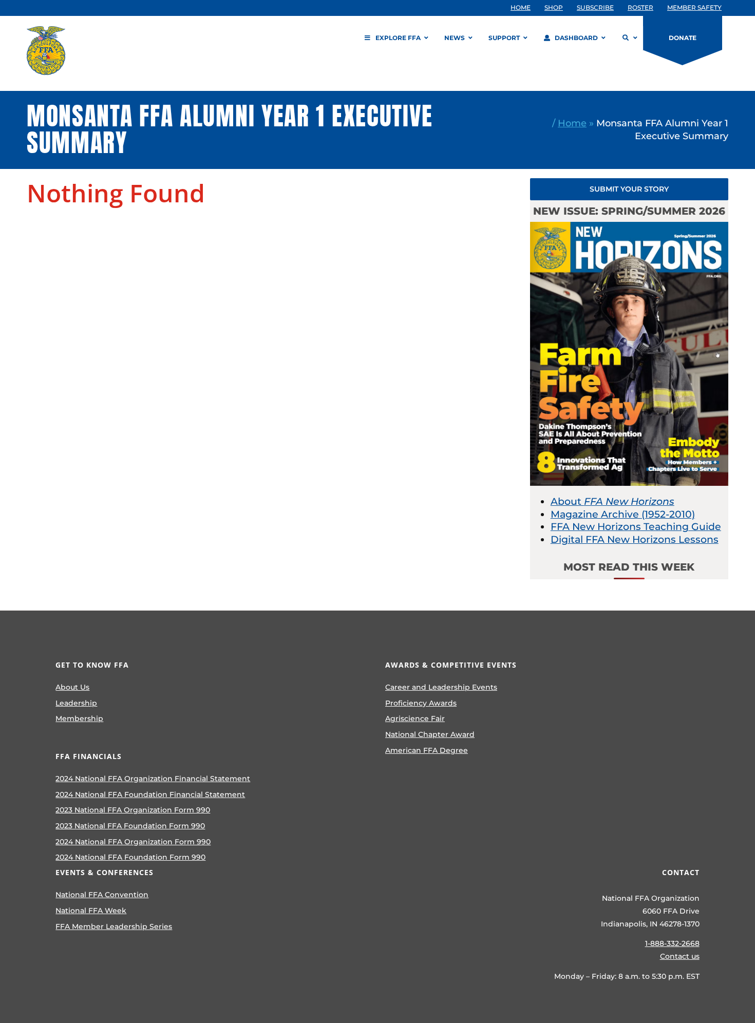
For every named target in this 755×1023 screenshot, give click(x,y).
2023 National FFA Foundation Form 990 (130, 825)
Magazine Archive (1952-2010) (623, 514)
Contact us (680, 956)
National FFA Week (90, 910)
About (612, 501)
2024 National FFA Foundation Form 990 (130, 857)
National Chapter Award (430, 734)
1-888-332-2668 (672, 943)
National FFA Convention (101, 894)
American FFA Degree (426, 750)
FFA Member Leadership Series (113, 926)
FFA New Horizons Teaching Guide (636, 527)
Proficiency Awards (421, 703)
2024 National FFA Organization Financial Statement (152, 778)
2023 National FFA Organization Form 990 (132, 809)
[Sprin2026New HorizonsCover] (629, 227)
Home (572, 123)
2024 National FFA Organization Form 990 (133, 841)
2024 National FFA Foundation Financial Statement (150, 794)
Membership (79, 718)
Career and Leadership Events (441, 687)
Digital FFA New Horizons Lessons (635, 539)
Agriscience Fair (415, 718)
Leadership (76, 703)
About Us (72, 687)
